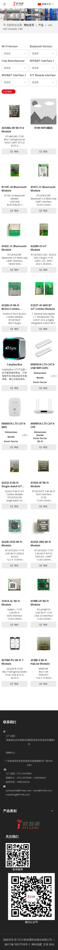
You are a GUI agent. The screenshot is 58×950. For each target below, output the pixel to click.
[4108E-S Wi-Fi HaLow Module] (43, 644)
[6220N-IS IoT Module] (43, 230)
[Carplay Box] (14, 348)
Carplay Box (14, 364)
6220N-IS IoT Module (39, 247)
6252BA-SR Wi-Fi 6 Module (13, 129)
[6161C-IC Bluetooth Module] (43, 171)
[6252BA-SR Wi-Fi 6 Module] (14, 111)
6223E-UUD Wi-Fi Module (12, 543)
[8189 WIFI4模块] (43, 111)
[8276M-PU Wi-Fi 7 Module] (14, 644)
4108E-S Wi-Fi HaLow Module (40, 661)
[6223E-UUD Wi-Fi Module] (14, 525)
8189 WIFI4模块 (43, 128)
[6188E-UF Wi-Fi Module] (43, 585)
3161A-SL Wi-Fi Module (11, 602)
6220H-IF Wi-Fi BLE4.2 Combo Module (10, 307)
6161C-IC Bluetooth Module (43, 188)
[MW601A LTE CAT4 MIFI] (14, 407)
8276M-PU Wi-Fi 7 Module (12, 661)
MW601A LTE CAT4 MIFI (13, 425)
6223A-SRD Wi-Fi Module (41, 543)
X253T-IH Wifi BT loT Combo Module (43, 307)
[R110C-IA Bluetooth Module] (14, 171)
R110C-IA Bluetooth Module (14, 188)
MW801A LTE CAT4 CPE (42, 425)
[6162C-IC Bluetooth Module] (14, 230)
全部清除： (8, 91)
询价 (16, 151)
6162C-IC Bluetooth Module (14, 247)
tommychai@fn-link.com (18, 790)
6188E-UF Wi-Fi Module (40, 602)
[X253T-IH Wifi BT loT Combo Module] (43, 289)
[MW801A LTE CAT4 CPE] (43, 407)
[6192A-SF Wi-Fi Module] (43, 466)
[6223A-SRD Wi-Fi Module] (43, 525)
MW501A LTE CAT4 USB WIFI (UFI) (42, 366)
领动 (51, 944)
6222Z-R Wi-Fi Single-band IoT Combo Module (12, 484)
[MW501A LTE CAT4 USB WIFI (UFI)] (43, 348)
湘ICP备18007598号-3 (17, 944)
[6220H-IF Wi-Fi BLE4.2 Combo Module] (14, 289)
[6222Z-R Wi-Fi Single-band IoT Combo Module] (14, 466)
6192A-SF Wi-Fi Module (40, 484)
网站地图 (37, 944)
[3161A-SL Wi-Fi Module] (14, 585)
